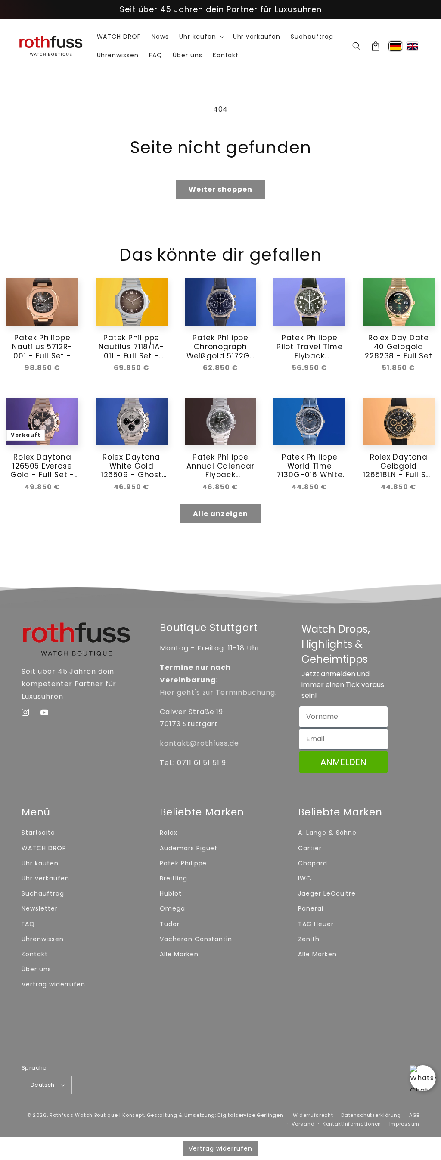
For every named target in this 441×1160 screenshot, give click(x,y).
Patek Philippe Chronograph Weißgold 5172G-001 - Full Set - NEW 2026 (220, 346)
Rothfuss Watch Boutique (84, 1115)
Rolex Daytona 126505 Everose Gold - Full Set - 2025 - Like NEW (42, 466)
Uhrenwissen (43, 939)
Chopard (312, 863)
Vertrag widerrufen (53, 984)
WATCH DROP (44, 848)
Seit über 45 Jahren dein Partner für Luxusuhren (221, 9)
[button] (356, 46)
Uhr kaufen (40, 863)
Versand (303, 1123)
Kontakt (35, 954)
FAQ (28, 924)
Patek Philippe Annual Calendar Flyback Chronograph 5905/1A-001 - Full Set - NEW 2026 (220, 466)
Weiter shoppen (220, 189)
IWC (304, 878)
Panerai (310, 908)
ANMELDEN (343, 762)
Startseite (38, 832)
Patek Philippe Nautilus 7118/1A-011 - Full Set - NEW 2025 (131, 346)
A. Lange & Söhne (327, 832)
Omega (172, 908)
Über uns (36, 969)
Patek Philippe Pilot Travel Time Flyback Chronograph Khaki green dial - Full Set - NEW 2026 (309, 346)
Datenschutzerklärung (371, 1115)
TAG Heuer (316, 924)
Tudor (170, 924)
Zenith (309, 939)
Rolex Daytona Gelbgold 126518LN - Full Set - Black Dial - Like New (398, 466)
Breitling (173, 878)
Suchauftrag (43, 893)
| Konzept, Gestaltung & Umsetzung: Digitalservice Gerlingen (201, 1115)
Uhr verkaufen (45, 878)
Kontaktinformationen (352, 1123)
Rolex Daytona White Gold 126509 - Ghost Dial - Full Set (131, 466)
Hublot (171, 893)
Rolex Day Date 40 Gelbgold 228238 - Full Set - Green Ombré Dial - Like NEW (398, 346)
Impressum (404, 1123)
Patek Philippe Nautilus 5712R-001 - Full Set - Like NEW (42, 346)
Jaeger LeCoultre (327, 893)
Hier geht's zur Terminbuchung (217, 692)
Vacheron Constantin (196, 939)
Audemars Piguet (188, 848)
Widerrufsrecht (313, 1115)
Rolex (168, 832)
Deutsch (43, 1085)
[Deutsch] (395, 46)
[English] (412, 46)
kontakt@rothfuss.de (199, 743)
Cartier (310, 848)
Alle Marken (179, 954)
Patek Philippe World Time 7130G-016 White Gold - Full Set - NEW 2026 (309, 466)
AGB (414, 1115)
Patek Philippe (183, 863)
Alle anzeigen (220, 514)
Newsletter (40, 908)
